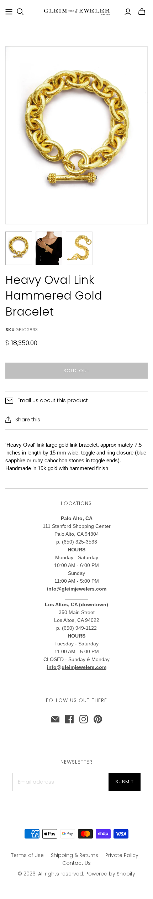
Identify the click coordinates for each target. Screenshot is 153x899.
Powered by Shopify (110, 873)
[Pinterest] (98, 719)
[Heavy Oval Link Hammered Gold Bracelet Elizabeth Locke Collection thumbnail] (18, 248)
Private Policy (121, 855)
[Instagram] (83, 719)
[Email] (55, 719)
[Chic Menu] (8, 11)
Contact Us (76, 863)
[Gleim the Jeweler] (76, 11)
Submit (124, 781)
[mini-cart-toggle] (142, 12)
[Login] (128, 12)
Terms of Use (27, 855)
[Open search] (20, 11)
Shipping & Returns (74, 855)
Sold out (76, 370)
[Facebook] (69, 719)
